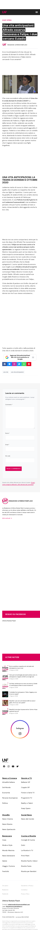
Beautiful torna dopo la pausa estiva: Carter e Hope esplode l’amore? (23, 710)
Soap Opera (7, 20)
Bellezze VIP (25, 782)
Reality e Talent (27, 803)
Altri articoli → (7, 518)
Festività (5, 871)
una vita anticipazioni (17, 372)
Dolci (23, 845)
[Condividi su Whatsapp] (24, 364)
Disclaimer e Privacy (27, 885)
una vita (5, 372)
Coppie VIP (25, 787)
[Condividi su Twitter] (19, 364)
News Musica (7, 824)
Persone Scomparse (10, 798)
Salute (4, 861)
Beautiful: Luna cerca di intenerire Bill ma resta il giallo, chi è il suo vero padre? (22, 701)
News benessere (8, 856)
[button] (37, 12)
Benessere (7, 836)
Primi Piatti (25, 856)
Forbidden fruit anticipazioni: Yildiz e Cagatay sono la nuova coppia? (23, 693)
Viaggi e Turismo (8, 866)
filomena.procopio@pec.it (14, 906)
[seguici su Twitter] (17, 766)
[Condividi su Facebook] (5, 364)
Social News (26, 815)
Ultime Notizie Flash (9, 621)
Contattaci (24, 890)
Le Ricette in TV (27, 850)
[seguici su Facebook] (4, 766)
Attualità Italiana (8, 782)
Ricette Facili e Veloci (29, 861)
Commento (8, 404)
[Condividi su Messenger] (9, 364)
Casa (4, 840)
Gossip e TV (26, 778)
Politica (5, 803)
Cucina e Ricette (28, 836)
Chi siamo (5, 885)
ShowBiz (6, 815)
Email (7, 444)
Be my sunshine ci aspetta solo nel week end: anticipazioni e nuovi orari (21, 667)
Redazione (5, 890)
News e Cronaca (9, 778)
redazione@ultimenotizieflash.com (19, 904)
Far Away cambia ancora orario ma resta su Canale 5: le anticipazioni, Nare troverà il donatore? (23, 684)
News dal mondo (27, 819)
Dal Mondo (6, 787)
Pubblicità (5, 894)
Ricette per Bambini (28, 871)
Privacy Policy (25, 894)
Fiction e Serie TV (28, 793)
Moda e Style (7, 845)
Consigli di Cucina (28, 840)
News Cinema (7, 819)
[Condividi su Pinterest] (29, 364)
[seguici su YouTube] (13, 766)
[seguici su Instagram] (8, 766)
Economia (6, 793)
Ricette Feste (26, 866)
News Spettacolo (8, 829)
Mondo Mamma (8, 850)
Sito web (7, 456)
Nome (7, 433)
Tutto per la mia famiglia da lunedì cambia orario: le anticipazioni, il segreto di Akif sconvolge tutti (23, 676)
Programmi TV (26, 798)
